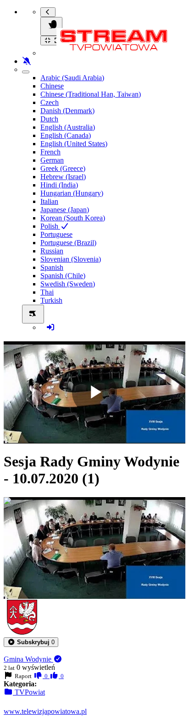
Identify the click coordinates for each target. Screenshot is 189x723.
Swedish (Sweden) (67, 284)
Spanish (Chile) (62, 275)
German (52, 160)
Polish (50, 226)
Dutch (49, 119)
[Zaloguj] (50, 327)
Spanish (51, 267)
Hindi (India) (59, 185)
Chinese (52, 86)
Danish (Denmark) (67, 111)
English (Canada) (65, 135)
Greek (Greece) (62, 168)
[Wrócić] (48, 12)
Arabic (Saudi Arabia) (72, 78)
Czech (49, 102)
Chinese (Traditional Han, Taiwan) (90, 94)
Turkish (51, 300)
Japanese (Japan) (64, 210)
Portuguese (56, 234)
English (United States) (73, 144)
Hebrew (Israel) (63, 177)
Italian (49, 201)
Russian (51, 251)
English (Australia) (67, 127)
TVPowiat (29, 692)
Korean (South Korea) (72, 218)
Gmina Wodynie (28, 659)
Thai (47, 292)
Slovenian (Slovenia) (70, 259)
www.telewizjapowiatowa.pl (45, 711)
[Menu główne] (51, 26)
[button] (31, 642)
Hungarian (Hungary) (71, 193)
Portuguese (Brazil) (68, 242)
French (50, 152)
